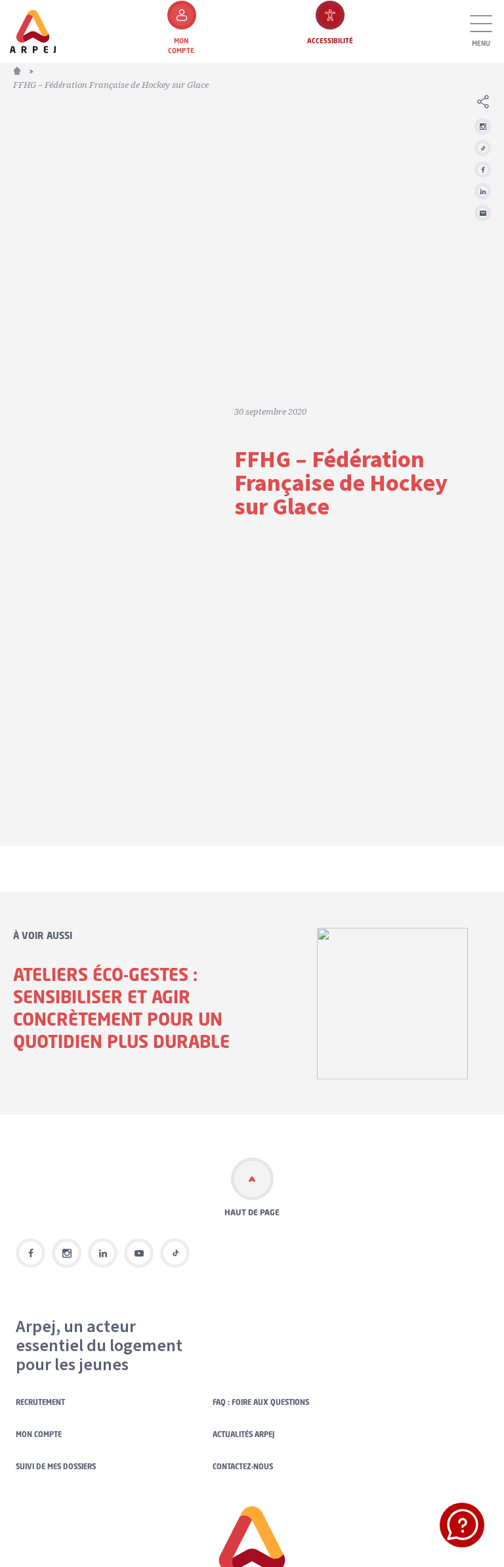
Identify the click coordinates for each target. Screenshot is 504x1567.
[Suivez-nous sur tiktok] (175, 1253)
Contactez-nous (243, 1466)
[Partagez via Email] (482, 213)
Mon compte (39, 1434)
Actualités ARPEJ (243, 1434)
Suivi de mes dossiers (56, 1466)
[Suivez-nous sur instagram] (482, 126)
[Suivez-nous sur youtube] (139, 1253)
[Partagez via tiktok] (482, 148)
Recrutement (40, 1402)
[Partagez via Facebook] (482, 169)
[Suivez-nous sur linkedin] (102, 1253)
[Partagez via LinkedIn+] (482, 191)
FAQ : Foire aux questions (261, 1402)
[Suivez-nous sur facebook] (30, 1253)
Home (24, 69)
